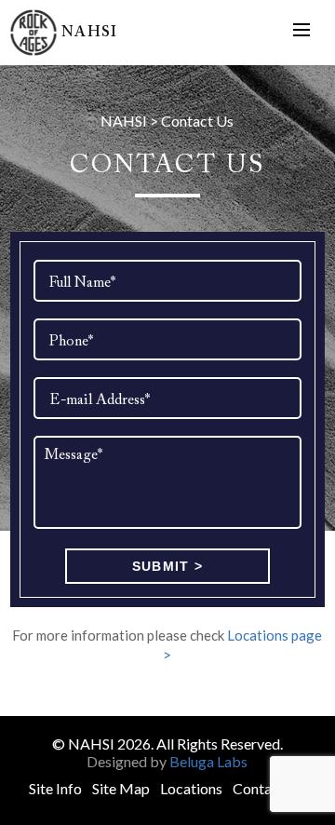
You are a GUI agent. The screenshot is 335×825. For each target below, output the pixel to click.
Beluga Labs (208, 761)
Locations (191, 788)
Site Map (121, 788)
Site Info (55, 788)
